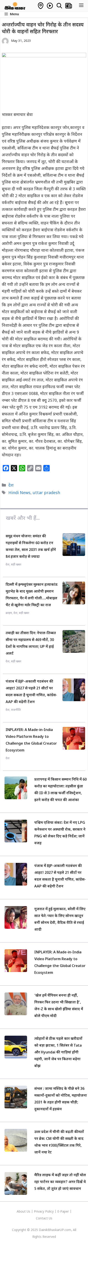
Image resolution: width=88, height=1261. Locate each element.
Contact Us (44, 1218)
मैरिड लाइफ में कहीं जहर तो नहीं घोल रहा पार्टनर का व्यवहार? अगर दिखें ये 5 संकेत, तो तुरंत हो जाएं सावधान (60, 1182)
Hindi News (19, 493)
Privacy (39, 1212)
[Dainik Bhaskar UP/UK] (15, 5)
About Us (24, 1212)
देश (11, 485)
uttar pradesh (46, 493)
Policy (49, 1212)
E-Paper (63, 1212)
